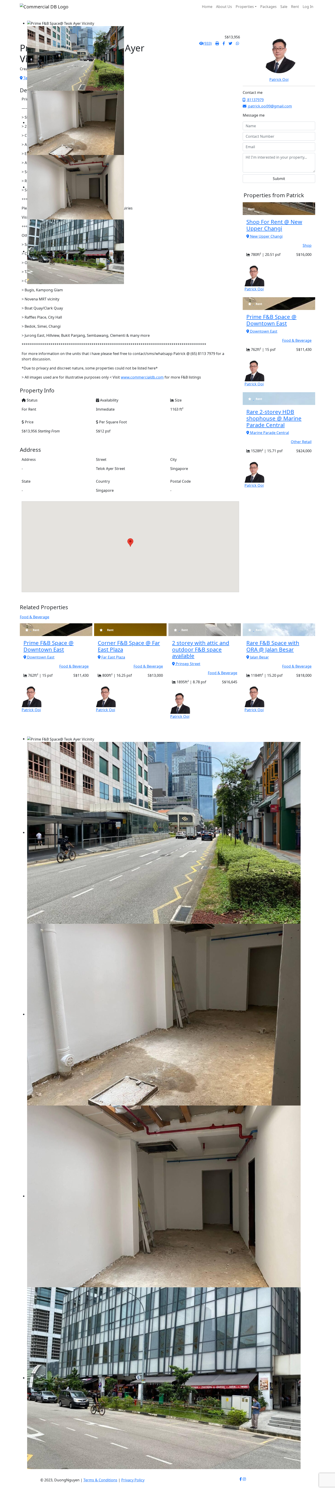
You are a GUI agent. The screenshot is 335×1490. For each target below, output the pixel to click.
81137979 (255, 99)
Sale (283, 6)
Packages (268, 6)
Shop (307, 245)
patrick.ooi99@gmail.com (269, 106)
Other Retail (301, 441)
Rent (295, 6)
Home (207, 6)
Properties (245, 6)
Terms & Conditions (100, 1480)
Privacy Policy (132, 1480)
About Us (224, 6)
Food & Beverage (297, 340)
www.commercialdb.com (142, 377)
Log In (308, 6)
